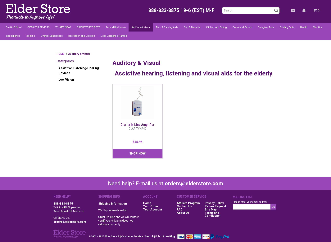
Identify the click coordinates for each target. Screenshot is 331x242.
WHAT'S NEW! (63, 27)
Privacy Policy (214, 203)
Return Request (215, 206)
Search (149, 236)
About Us (183, 212)
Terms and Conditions (212, 214)
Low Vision (66, 79)
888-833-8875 (63, 203)
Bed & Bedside (192, 27)
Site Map (211, 209)
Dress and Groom (242, 27)
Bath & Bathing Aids (167, 27)
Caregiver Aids (266, 27)
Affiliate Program (188, 203)
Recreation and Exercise (81, 35)
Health (303, 27)
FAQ (180, 209)
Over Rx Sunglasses (52, 35)
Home (147, 203)
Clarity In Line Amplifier (137, 126)
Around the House (116, 27)
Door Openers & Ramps (114, 35)
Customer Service (132, 236)
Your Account (152, 209)
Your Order (150, 206)
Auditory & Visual (140, 27)
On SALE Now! (14, 27)
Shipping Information (112, 203)
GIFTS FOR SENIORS (38, 27)
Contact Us (184, 206)
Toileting (30, 35)
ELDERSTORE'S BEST (88, 27)
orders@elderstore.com (194, 183)
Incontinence (13, 35)
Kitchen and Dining (216, 27)
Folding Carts (287, 27)
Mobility (317, 27)
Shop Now (137, 153)
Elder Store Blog (165, 236)
